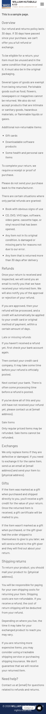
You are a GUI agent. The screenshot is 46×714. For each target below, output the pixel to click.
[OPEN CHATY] (39, 708)
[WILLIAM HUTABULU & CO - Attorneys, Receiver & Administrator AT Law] (19, 4)
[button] (42, 4)
